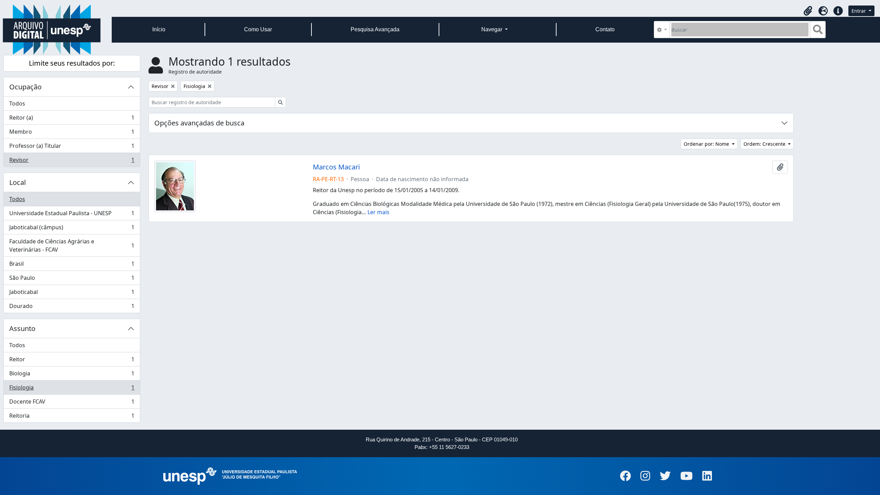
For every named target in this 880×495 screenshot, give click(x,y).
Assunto (22, 328)
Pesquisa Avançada (375, 29)
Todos (17, 103)
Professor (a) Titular (71, 147)
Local (17, 182)
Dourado (71, 307)
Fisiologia (71, 389)
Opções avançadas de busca (199, 123)
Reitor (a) (71, 119)
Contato (605, 29)
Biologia (71, 375)
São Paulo (71, 279)
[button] (807, 11)
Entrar (859, 11)
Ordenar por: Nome (707, 144)
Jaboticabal (71, 293)
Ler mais (378, 212)
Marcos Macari (336, 167)
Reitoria (71, 417)
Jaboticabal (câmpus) (71, 228)
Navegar (492, 29)
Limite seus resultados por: (72, 63)
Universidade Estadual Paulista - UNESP (71, 214)
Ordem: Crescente (765, 144)
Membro (71, 133)
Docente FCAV (71, 403)
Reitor (71, 360)
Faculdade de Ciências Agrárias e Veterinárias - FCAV (71, 245)
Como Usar (258, 29)
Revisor (71, 161)
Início (158, 29)
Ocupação (25, 86)
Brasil (71, 265)
